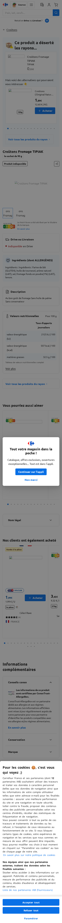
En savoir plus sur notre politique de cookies (29, 855)
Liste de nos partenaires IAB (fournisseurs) (28, 890)
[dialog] (31, 842)
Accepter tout (31, 902)
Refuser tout (31, 910)
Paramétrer (31, 918)
